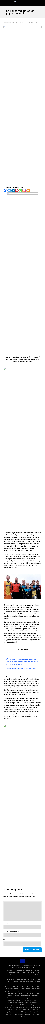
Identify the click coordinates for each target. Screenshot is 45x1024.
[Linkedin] (13, 190)
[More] (28, 190)
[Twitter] (9, 190)
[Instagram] (24, 190)
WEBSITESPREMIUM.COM (24, 966)
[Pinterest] (17, 190)
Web (5, 940)
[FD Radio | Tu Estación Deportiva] (22, 3)
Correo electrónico (11, 932)
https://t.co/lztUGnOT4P (31, 661)
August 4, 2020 (31, 668)
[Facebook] (6, 190)
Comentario (8, 900)
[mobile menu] (42, 3)
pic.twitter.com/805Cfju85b (14, 664)
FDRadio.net (20, 22)
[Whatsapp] (20, 190)
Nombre (7, 923)
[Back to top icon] (22, 961)
